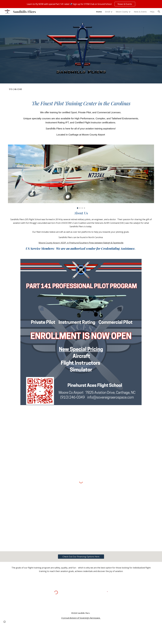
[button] (159, 12)
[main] (81, 89)
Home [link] (99, 11)
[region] (81, 4)
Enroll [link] (107, 11)
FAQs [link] (152, 11)
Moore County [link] (122, 11)
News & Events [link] (140, 11)
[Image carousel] (81, 177)
